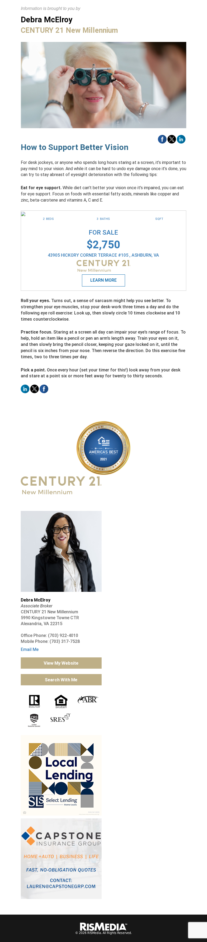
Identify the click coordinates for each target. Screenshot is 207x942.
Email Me (30, 649)
